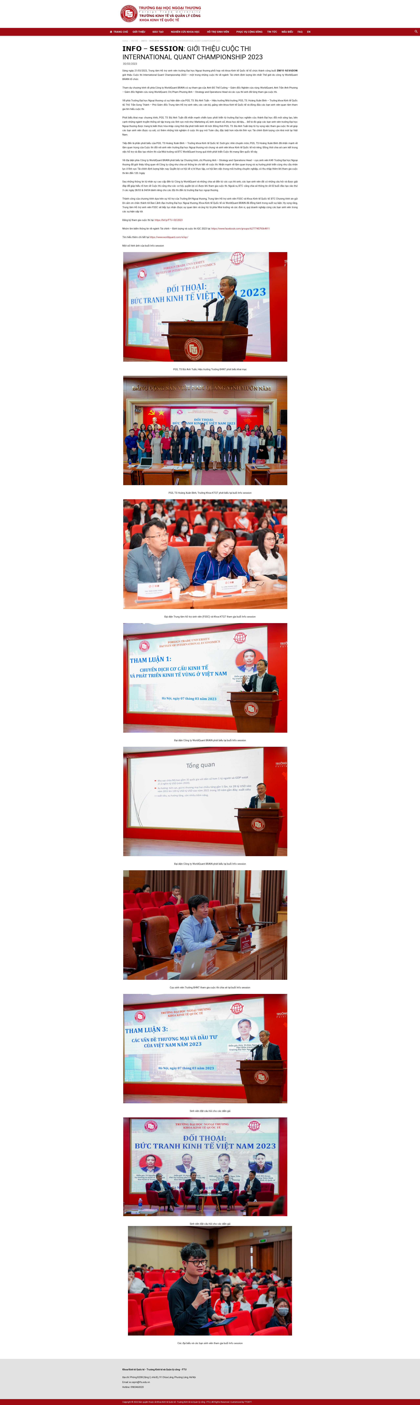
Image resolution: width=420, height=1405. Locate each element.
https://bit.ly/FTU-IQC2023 (169, 220)
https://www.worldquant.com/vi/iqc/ (169, 237)
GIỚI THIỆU (139, 31)
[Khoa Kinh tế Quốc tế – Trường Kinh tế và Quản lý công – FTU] (210, 14)
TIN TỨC (272, 31)
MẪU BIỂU (287, 31)
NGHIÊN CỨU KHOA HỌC (185, 31)
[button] (416, 32)
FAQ (300, 31)
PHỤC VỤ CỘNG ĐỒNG (249, 31)
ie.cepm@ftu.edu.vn (139, 1382)
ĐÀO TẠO (158, 31)
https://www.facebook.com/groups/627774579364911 (240, 228)
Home (125, 41)
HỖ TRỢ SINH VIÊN (218, 31)
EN (308, 31)
